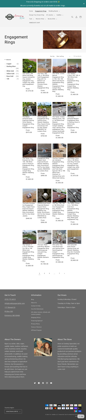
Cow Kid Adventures (37, 309)
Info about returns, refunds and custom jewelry (40, 313)
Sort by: (52, 56)
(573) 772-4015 (10, 299)
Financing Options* (37, 320)
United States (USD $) (12, 411)
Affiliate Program (36, 330)
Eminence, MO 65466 (12, 315)
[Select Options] (34, 70)
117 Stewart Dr (10, 307)
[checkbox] (13, 64)
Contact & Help (35, 306)
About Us (34, 302)
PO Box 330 (9, 311)
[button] (72, 17)
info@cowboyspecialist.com (15, 303)
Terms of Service (36, 327)
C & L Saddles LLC (53, 414)
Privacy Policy (35, 324)
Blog (32, 299)
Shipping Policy (36, 317)
